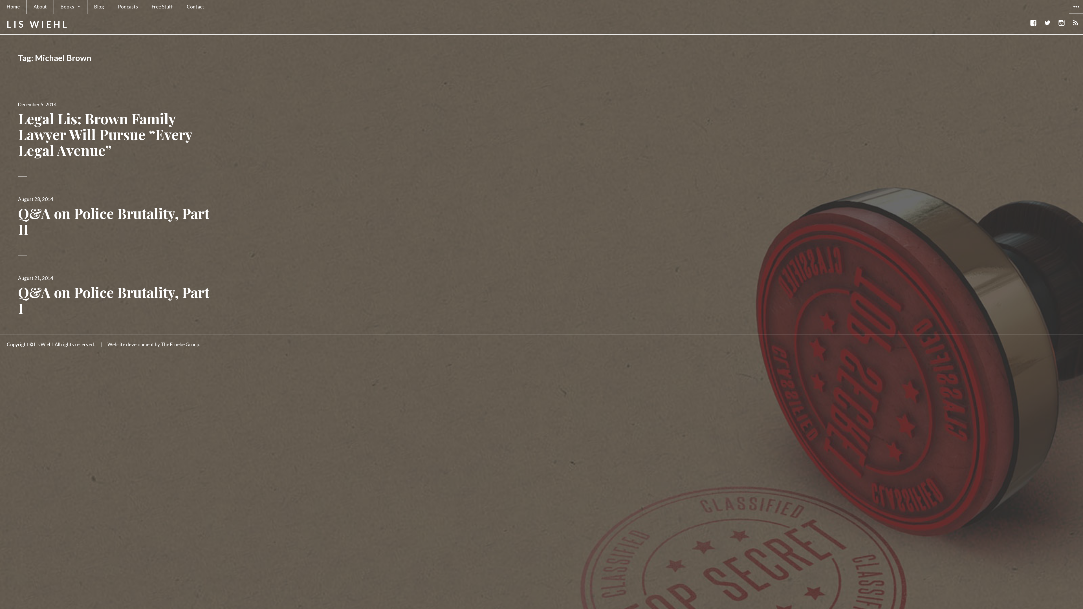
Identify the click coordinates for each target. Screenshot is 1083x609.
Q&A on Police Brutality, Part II (114, 221)
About (40, 7)
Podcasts (128, 7)
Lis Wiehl (38, 24)
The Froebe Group (180, 344)
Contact (195, 7)
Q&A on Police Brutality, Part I (114, 300)
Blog (99, 7)
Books (67, 7)
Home (13, 7)
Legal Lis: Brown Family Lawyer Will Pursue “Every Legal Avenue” (105, 134)
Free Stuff (162, 7)
